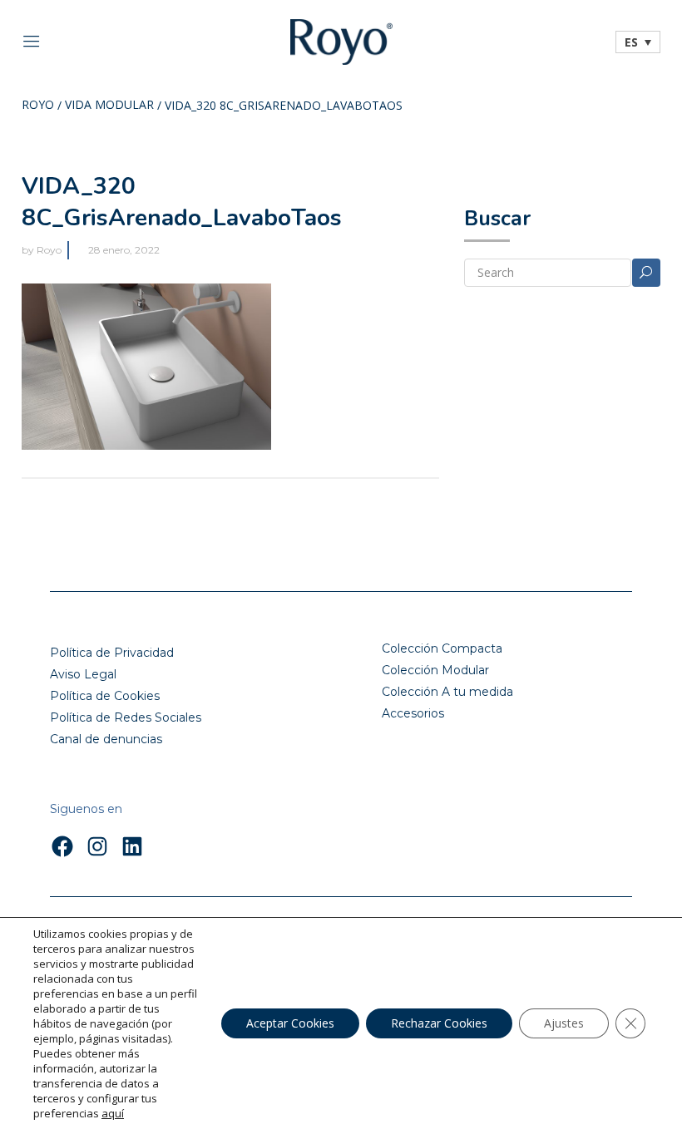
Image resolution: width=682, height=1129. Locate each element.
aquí (112, 1113)
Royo (38, 105)
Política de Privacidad (112, 652)
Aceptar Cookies (290, 1023)
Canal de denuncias (106, 739)
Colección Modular (435, 670)
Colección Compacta (442, 648)
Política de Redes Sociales (125, 717)
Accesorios (413, 713)
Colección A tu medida (447, 691)
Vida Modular (109, 105)
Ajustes (564, 1023)
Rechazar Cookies (439, 1023)
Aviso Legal (83, 674)
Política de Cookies (105, 695)
